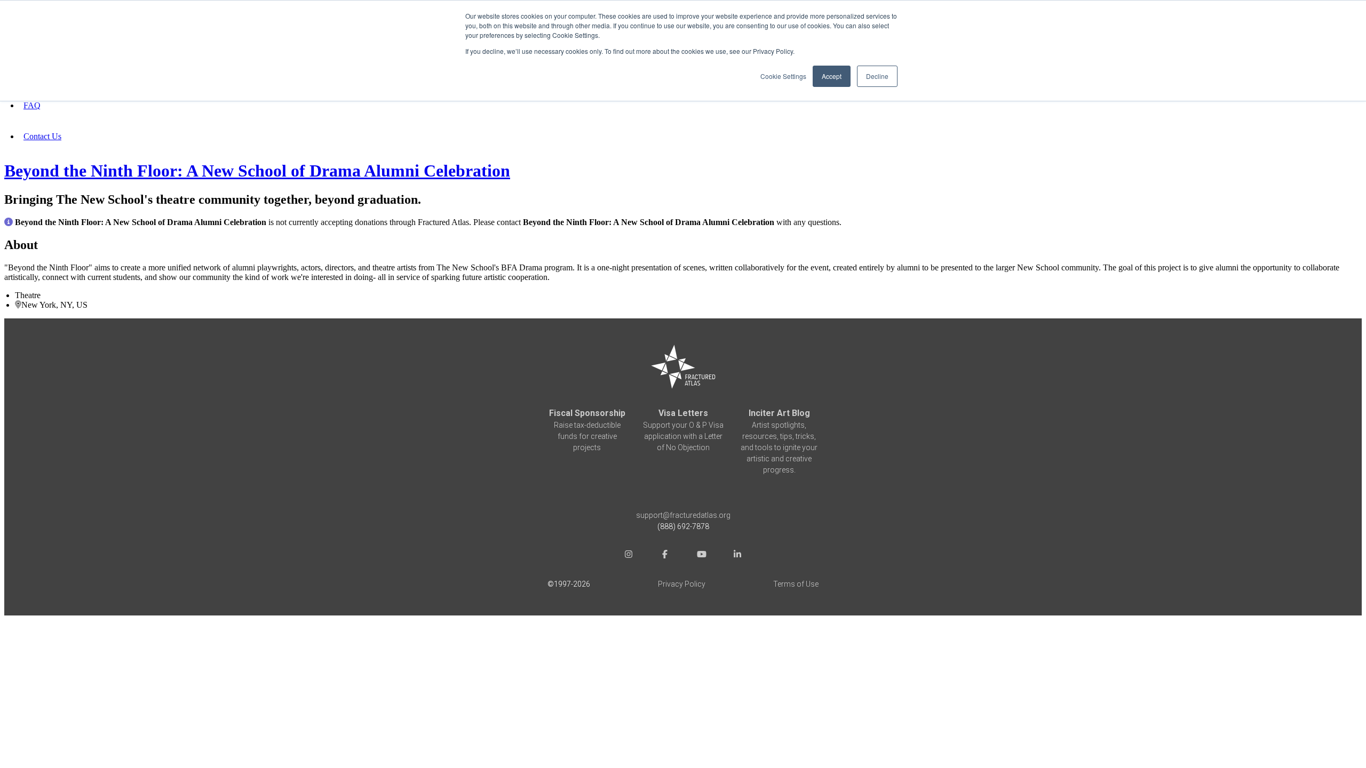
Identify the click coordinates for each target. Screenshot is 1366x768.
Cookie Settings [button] (783, 76)
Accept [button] (831, 76)
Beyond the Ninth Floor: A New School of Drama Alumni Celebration (257, 170)
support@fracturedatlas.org (683, 515)
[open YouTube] (701, 555)
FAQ (32, 105)
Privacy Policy (681, 584)
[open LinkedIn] (737, 555)
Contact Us (42, 136)
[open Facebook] (665, 555)
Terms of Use (796, 584)
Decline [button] (877, 76)
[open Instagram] (628, 555)
